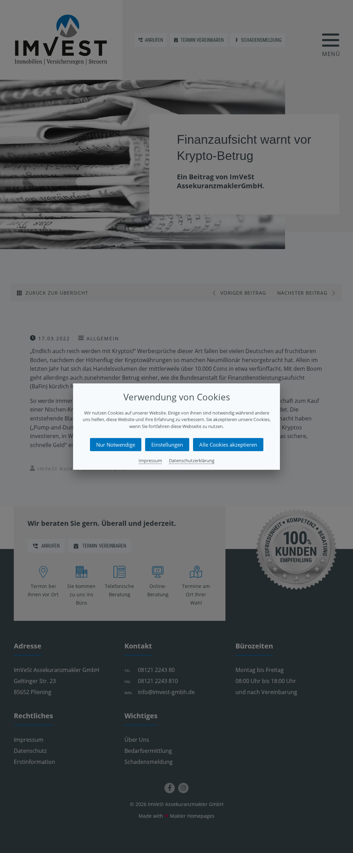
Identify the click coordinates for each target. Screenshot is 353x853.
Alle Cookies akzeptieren (228, 444)
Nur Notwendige (115, 444)
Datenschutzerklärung (191, 460)
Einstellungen (167, 444)
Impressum (150, 460)
